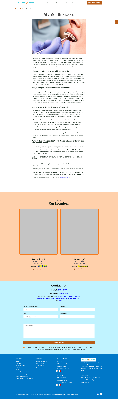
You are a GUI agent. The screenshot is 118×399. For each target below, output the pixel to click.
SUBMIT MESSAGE (59, 342)
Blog (67, 3)
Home (42, 3)
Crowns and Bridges (41, 368)
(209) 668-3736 (37, 269)
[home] (26, 3)
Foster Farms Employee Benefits (24, 378)
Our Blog (18, 370)
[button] (77, 309)
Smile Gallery (19, 368)
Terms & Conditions (57, 394)
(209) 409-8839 (78, 269)
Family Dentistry (40, 363)
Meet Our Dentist (20, 365)
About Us (49, 3)
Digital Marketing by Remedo (70, 394)
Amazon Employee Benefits (23, 372)
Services (58, 3)
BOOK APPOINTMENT (94, 3)
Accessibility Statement (44, 394)
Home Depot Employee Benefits (24, 374)
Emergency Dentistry (41, 361)
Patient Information (77, 3)
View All (38, 370)
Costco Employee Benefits (23, 376)
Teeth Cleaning (40, 365)
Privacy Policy (33, 394)
